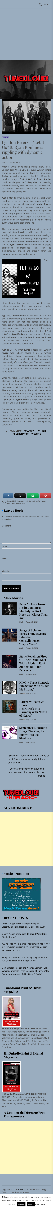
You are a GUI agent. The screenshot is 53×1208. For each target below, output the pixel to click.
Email (5, 558)
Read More (40, 1204)
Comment (7, 526)
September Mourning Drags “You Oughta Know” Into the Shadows (33, 733)
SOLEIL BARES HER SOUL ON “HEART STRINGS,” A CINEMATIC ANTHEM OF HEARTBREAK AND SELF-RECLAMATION (26, 947)
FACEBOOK (28, 430)
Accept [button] (21, 1204)
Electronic (20, 501)
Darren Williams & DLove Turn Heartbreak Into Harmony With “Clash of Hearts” (33, 708)
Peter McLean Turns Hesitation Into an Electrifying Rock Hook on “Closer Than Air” (33, 611)
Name (5, 546)
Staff (3, 163)
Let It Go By (36, 501)
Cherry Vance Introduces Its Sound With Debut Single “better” (24, 935)
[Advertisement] (26, 34)
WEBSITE (36, 434)
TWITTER (41, 430)
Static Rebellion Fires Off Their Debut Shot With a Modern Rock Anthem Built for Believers (33, 663)
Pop (13, 503)
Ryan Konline (20, 503)
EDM (14, 501)
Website (6, 571)
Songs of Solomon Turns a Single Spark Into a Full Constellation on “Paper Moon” (24, 959)
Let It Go (28, 501)
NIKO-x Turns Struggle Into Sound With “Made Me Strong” (34, 685)
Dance (9, 501)
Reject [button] (30, 1204)
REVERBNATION (21, 434)
